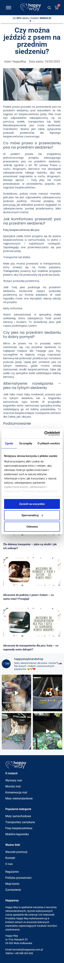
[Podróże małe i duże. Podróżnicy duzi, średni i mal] (47, 693)
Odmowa (32, 526)
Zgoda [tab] (9, 443)
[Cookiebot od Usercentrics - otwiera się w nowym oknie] (45, 433)
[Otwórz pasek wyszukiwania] (49, 7)
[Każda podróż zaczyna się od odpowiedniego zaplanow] (47, 731)
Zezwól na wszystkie (32, 503)
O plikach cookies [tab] (49, 443)
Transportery (11, 271)
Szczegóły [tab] (25, 443)
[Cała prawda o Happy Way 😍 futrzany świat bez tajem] (16, 693)
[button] (30, 20)
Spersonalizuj (30, 515)
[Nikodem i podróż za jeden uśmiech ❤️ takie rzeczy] (16, 731)
